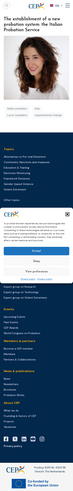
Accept (36, 251)
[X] (16, 439)
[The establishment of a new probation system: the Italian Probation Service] (36, 67)
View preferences (36, 271)
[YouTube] (34, 439)
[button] (67, 214)
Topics (9, 149)
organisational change (48, 115)
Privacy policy (28, 279)
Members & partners (19, 341)
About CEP (12, 403)
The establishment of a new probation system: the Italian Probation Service (33, 24)
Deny (36, 261)
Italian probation (17, 108)
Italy (37, 108)
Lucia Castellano (17, 115)
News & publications (19, 371)
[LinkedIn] (25, 439)
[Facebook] (7, 439)
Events (9, 309)
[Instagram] (43, 439)
